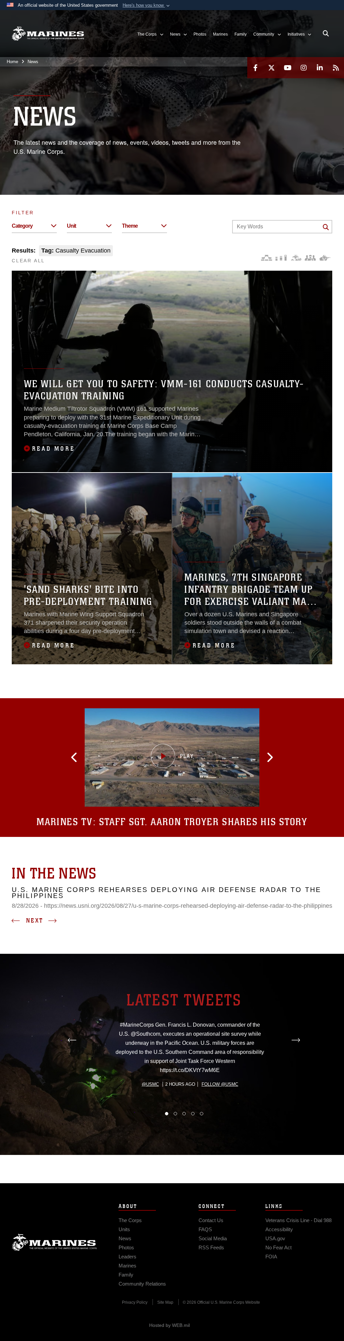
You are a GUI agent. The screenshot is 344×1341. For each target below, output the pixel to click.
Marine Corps (54, 1242)
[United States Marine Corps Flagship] (48, 34)
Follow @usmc (220, 1084)
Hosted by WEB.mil (169, 1325)
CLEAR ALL (28, 260)
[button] (147, 5)
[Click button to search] (326, 227)
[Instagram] (304, 67)
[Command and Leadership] (310, 258)
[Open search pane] (325, 33)
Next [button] (35, 920)
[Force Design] (266, 258)
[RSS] (336, 67)
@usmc (150, 1084)
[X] (271, 67)
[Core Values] (295, 258)
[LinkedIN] (320, 67)
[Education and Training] (281, 258)
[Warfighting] (325, 258)
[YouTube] (288, 67)
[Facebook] (255, 67)
